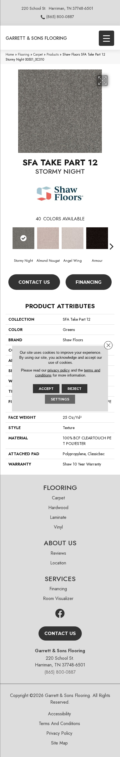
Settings (60, 399)
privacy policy (58, 370)
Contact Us (34, 282)
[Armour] (97, 238)
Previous (8, 238)
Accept (46, 389)
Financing (89, 282)
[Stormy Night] (23, 238)
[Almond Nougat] (48, 238)
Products (53, 54)
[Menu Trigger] (106, 38)
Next (111, 238)
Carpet (38, 54)
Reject (74, 389)
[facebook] (60, 614)
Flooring (23, 54)
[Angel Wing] (72, 238)
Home (10, 54)
